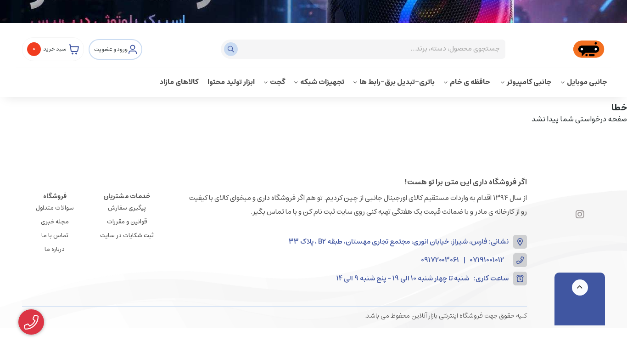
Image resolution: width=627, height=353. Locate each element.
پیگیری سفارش (127, 208)
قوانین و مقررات (127, 221)
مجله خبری (55, 221)
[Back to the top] (580, 287)
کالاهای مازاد (179, 82)
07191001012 (487, 260)
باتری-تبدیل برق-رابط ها (397, 82)
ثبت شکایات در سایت (127, 235)
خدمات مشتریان (127, 196)
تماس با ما (54, 235)
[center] (232, 49)
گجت (277, 82)
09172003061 (440, 260)
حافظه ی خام (471, 82)
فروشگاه (55, 196)
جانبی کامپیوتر (529, 82)
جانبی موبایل (587, 82)
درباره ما (55, 249)
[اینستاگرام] (580, 214)
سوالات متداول (55, 208)
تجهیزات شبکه (322, 82)
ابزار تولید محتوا (231, 82)
